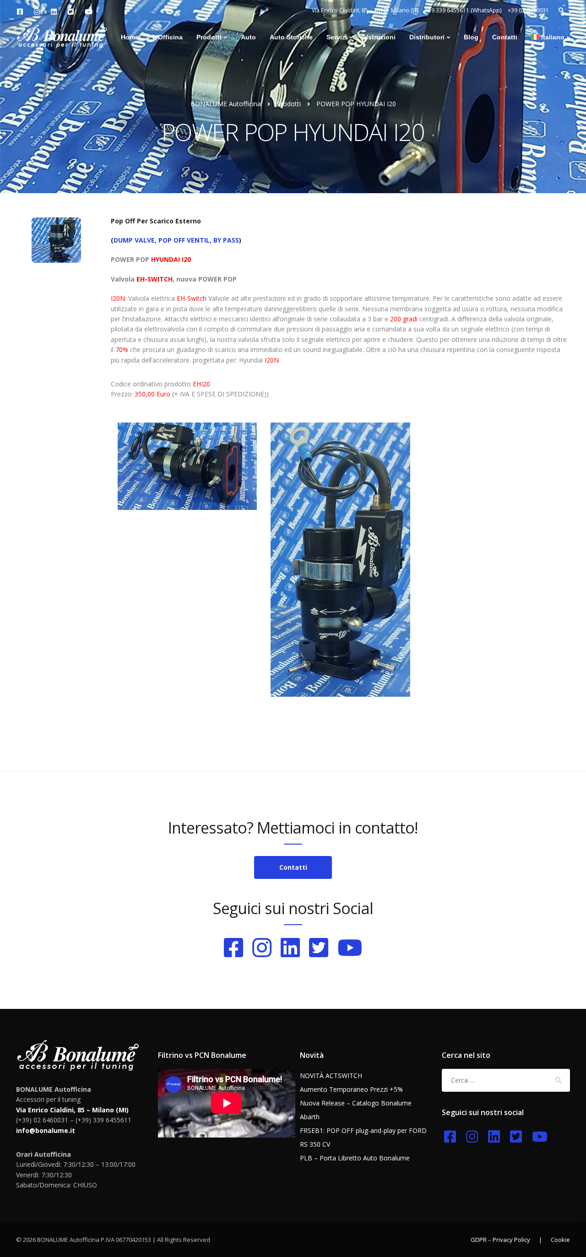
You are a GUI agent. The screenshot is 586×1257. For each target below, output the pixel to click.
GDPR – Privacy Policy (500, 1239)
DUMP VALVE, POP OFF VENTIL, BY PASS (176, 240)
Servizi (336, 37)
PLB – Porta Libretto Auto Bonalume (355, 1158)
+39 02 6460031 (528, 10)
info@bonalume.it (45, 1130)
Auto (248, 37)
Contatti (504, 37)
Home (130, 37)
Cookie (560, 1239)
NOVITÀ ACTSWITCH (331, 1075)
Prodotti (209, 37)
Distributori (427, 37)
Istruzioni (381, 37)
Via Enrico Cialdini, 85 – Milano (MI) (72, 1109)
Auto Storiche (291, 37)
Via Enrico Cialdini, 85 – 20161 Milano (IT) (365, 10)
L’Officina (167, 37)
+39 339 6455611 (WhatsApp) (463, 10)
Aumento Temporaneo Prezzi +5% (351, 1089)
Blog (471, 37)
